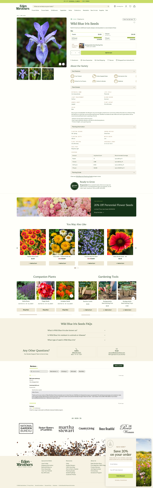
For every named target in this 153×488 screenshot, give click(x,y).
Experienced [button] (32, 387)
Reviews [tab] (33, 366)
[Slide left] (60, 64)
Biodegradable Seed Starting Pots (107, 302)
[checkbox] (73, 371)
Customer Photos (71, 474)
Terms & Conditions (39, 485)
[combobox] (71, 6)
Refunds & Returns (46, 467)
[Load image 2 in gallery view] (35, 74)
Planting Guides (70, 471)
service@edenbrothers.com (117, 352)
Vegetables (63, 10)
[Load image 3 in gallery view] (48, 74)
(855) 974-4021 (76, 352)
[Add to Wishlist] (134, 22)
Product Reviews (95, 467)
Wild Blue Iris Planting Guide (84, 176)
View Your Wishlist (46, 471)
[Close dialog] (149, 440)
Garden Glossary (70, 465)
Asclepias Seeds (65, 301)
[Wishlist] (130, 6)
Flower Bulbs (35, 10)
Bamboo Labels (87, 301)
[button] (35, 10)
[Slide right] (63, 64)
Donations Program (96, 472)
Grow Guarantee (46, 469)
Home (18, 15)
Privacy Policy (30, 485)
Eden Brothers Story (96, 463)
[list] (76, 351)
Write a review (118, 365)
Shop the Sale (98, 212)
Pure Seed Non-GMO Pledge (98, 465)
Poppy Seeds (45, 301)
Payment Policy (48, 485)
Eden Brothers (23, 485)
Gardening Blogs (70, 472)
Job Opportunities (96, 469)
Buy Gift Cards (45, 472)
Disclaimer (55, 485)
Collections (77, 10)
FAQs (67, 463)
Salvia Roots (26, 301)
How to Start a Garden (72, 469)
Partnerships (94, 471)
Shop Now (26, 310)
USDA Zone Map (70, 467)
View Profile (44, 463)
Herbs (70, 10)
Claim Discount (120, 476)
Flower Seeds (45, 10)
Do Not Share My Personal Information (67, 485)
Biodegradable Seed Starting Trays (127, 302)
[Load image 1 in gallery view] (23, 74)
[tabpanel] (76, 391)
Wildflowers (54, 10)
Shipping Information (47, 465)
